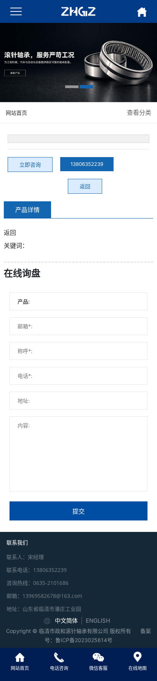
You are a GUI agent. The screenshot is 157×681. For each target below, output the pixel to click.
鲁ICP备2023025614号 (83, 640)
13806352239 (86, 164)
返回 (85, 186)
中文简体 (66, 620)
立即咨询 (30, 164)
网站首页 (16, 112)
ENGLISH (98, 620)
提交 (78, 511)
